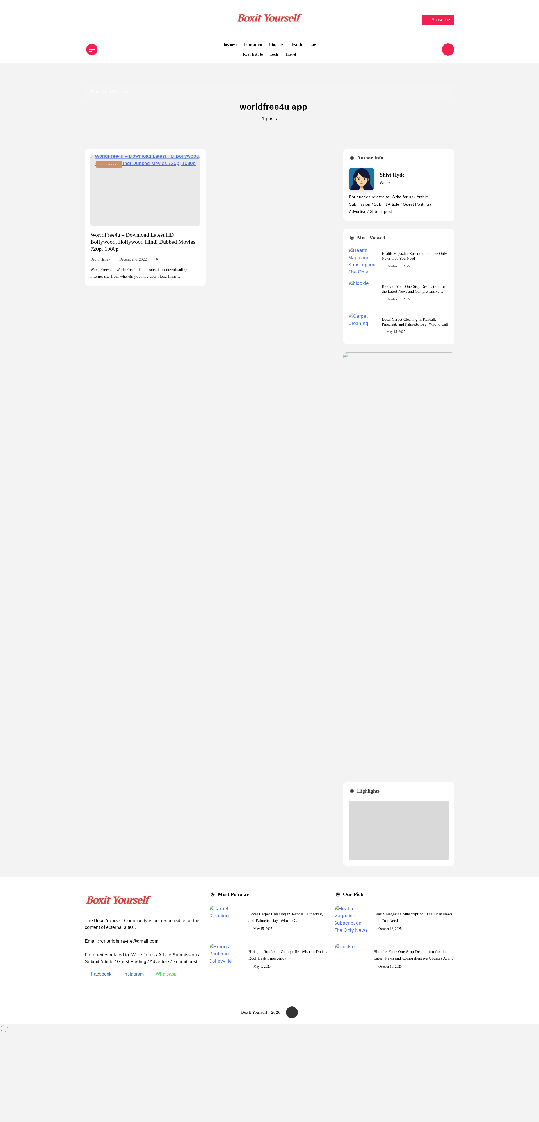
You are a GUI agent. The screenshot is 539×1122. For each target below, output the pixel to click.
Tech (274, 54)
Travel (290, 54)
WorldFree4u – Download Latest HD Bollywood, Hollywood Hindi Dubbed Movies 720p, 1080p (142, 242)
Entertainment (109, 164)
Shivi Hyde (392, 175)
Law (313, 44)
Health (296, 44)
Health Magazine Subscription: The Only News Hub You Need (414, 256)
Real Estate (253, 54)
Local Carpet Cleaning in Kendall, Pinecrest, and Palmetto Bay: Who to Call (415, 321)
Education (253, 44)
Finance (276, 44)
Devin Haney (100, 259)
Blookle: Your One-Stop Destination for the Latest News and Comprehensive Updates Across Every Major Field (413, 291)
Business (229, 44)
